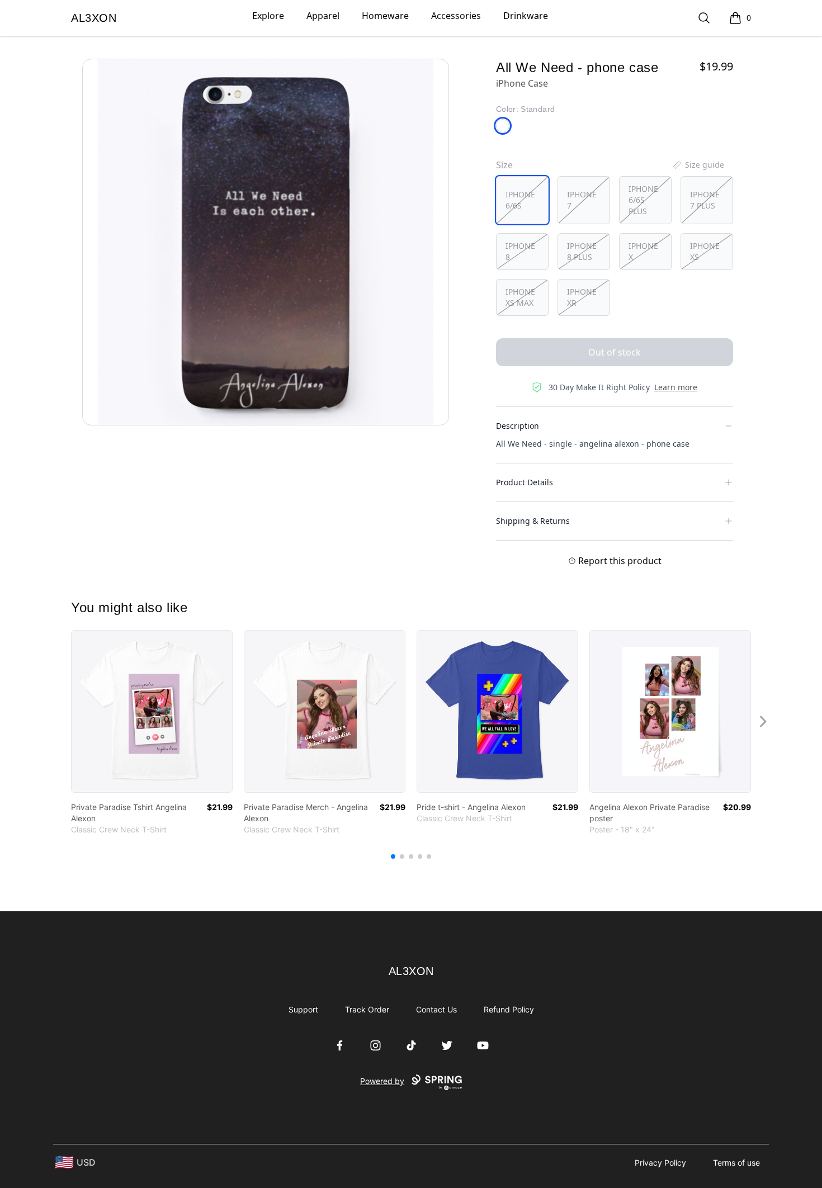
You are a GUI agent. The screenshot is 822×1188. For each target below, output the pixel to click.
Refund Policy (509, 1009)
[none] (698, 165)
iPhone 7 (582, 200)
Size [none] (504, 165)
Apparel (322, 16)
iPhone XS (705, 251)
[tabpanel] (265, 242)
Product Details (524, 482)
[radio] (522, 200)
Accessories (456, 16)
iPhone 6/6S (520, 200)
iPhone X (643, 251)
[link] (152, 711)
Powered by (382, 1081)
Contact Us (436, 1009)
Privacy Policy (660, 1162)
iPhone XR (582, 297)
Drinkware (525, 16)
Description (517, 425)
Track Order (367, 1009)
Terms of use (736, 1162)
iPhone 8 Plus (582, 251)
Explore (268, 16)
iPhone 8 (520, 251)
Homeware (385, 16)
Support (303, 1009)
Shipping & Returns (533, 520)
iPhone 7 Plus (705, 200)
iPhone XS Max (520, 297)
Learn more (675, 387)
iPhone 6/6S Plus (643, 199)
